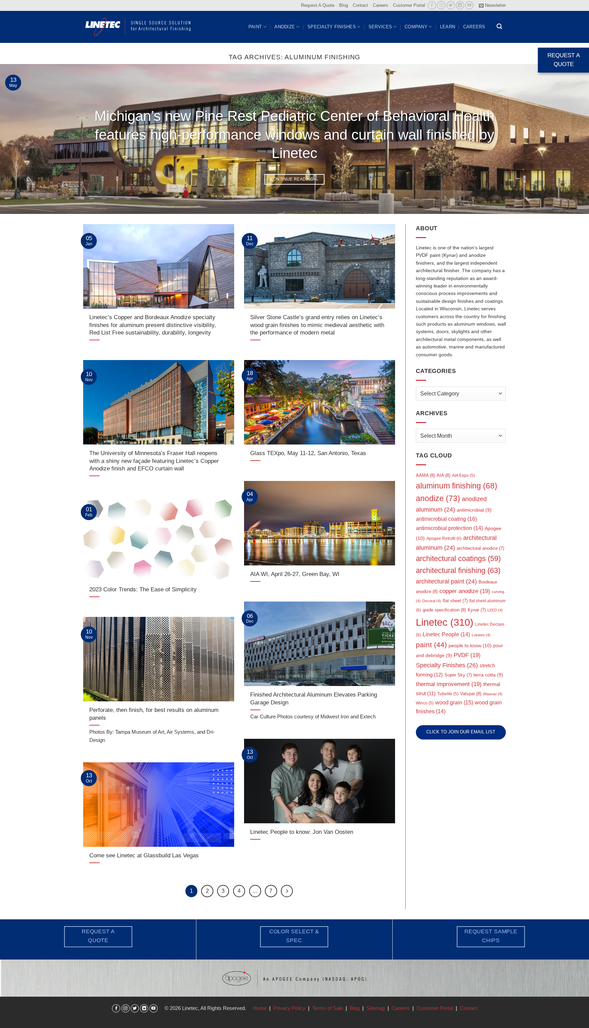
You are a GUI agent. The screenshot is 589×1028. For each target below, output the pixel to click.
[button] (492, 5)
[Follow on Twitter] (451, 5)
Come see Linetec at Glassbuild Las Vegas (144, 855)
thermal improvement (449, 684)
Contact (360, 5)
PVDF (467, 655)
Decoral (431, 601)
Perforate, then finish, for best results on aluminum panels (153, 713)
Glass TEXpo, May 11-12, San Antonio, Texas (308, 453)
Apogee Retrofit (444, 538)
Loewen (481, 635)
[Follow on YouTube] (469, 5)
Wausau (492, 694)
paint (431, 645)
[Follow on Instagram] (441, 5)
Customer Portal (409, 5)
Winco (425, 703)
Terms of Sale (327, 1008)
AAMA (425, 475)
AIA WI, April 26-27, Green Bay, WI (294, 574)
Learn (447, 26)
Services (380, 26)
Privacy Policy (289, 1008)
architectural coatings (458, 558)
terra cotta (488, 674)
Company (416, 26)
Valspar (470, 693)
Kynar (477, 609)
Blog (343, 5)
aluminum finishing (456, 486)
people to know (470, 645)
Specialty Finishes (331, 26)
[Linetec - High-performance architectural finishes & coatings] (138, 26)
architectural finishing (458, 570)
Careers (380, 5)
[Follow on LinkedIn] (460, 5)
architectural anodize (480, 548)
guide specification (444, 609)
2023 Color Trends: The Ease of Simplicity (143, 589)
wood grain (454, 702)
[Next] (568, 139)
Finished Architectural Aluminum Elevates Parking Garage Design (313, 698)
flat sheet (455, 600)
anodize (438, 498)
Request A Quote (317, 5)
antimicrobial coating (446, 519)
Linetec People (446, 634)
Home (260, 1008)
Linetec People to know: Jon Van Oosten (301, 831)
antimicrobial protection (449, 528)
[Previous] (20, 139)
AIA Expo (463, 475)
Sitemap (375, 1008)
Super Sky (458, 674)
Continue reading (294, 179)
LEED (495, 610)
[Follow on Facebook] (432, 5)
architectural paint (446, 581)
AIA (443, 475)
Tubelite (447, 694)
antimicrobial (474, 510)
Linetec (444, 622)
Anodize (284, 26)
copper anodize (464, 591)
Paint (255, 26)
